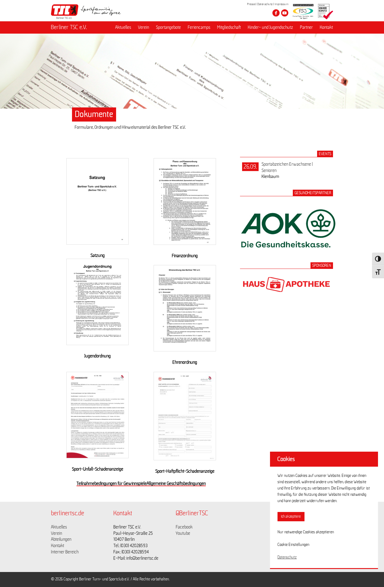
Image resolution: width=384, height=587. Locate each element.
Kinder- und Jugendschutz (270, 27)
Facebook (184, 527)
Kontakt (326, 27)
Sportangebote (168, 27)
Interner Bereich (65, 551)
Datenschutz (265, 4)
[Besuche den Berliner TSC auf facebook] (276, 13)
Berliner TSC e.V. (69, 27)
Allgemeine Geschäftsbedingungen (176, 483)
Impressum (282, 4)
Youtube (183, 533)
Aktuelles (123, 27)
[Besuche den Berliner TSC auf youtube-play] (284, 13)
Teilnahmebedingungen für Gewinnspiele (111, 483)
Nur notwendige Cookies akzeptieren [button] (306, 532)
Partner (306, 27)
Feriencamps (199, 27)
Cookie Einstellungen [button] (293, 545)
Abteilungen (61, 539)
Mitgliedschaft (229, 27)
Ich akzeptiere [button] (291, 517)
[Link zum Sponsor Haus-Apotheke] (286, 298)
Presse (251, 4)
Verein (143, 27)
